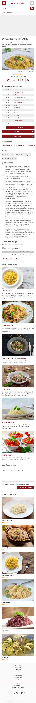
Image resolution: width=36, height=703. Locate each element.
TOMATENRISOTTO (7, 455)
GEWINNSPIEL (18, 675)
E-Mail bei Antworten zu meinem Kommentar (16, 484)
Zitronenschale (18, 120)
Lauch (15, 90)
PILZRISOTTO (6, 389)
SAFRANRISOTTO (7, 291)
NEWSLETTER (18, 677)
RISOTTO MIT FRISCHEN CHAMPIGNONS (14, 358)
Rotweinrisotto (6, 630)
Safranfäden (17, 95)
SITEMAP (18, 679)
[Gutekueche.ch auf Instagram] (16, 693)
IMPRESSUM (18, 665)
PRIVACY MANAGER (18, 687)
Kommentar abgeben (26, 487)
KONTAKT (18, 667)
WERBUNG (18, 669)
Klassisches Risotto (7, 520)
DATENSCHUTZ (18, 685)
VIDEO (18, 683)
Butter (15, 105)
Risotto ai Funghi (6, 548)
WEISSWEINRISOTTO (8, 422)
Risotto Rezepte (7, 145)
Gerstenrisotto (6, 602)
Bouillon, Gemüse (19, 102)
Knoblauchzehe (18, 92)
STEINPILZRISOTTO (7, 325)
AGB (18, 671)
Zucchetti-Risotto (6, 657)
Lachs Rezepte (20, 145)
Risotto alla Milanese (8, 575)
